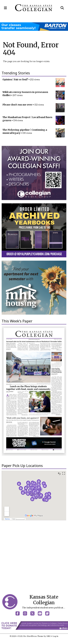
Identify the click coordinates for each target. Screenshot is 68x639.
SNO (49, 636)
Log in (55, 636)
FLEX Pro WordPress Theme (30, 636)
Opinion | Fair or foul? (15, 79)
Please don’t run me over (17, 104)
